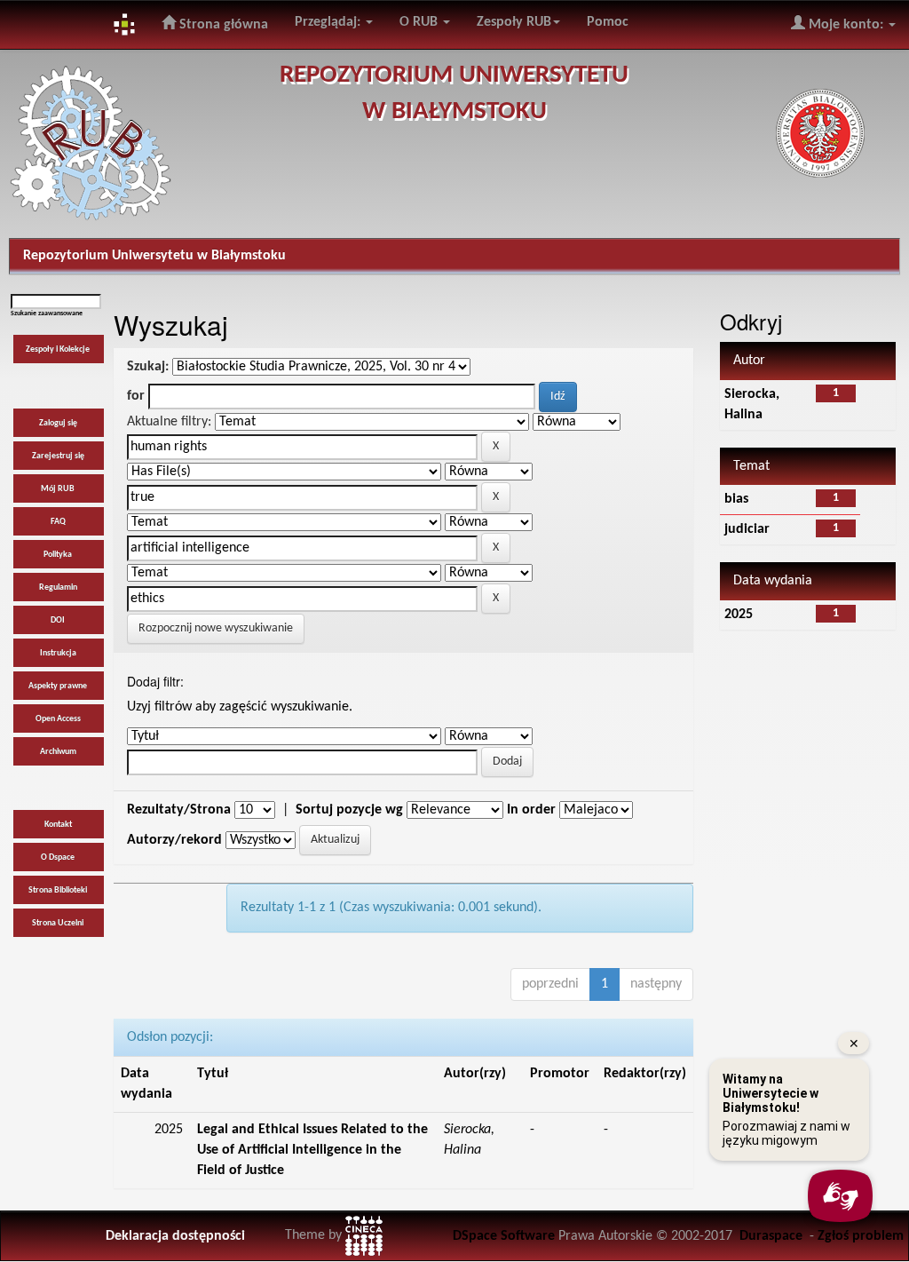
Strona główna (222, 25)
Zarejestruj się (58, 456)
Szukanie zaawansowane (47, 313)
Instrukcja (58, 653)
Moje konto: (846, 25)
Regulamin (58, 587)
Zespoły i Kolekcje (58, 349)
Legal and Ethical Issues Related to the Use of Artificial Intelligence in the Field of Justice (312, 1150)
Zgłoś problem (861, 1236)
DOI (58, 620)
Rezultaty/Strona (179, 810)
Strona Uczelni (57, 923)
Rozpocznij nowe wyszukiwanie (215, 628)
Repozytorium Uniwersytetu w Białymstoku (154, 256)
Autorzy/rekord (174, 840)
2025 (738, 614)
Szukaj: (148, 367)
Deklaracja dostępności (175, 1236)
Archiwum (58, 752)
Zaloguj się (58, 423)
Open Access (58, 719)
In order (531, 810)
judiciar (747, 529)
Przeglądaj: (329, 22)
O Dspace (58, 857)
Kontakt (58, 824)
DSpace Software (504, 1236)
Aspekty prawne (57, 686)
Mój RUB (58, 489)
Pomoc (607, 22)
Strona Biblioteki (57, 890)
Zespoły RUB (514, 22)
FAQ (58, 522)
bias (736, 499)
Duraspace (770, 1236)
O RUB (420, 22)
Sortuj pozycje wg (349, 810)
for (136, 396)
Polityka (57, 555)
